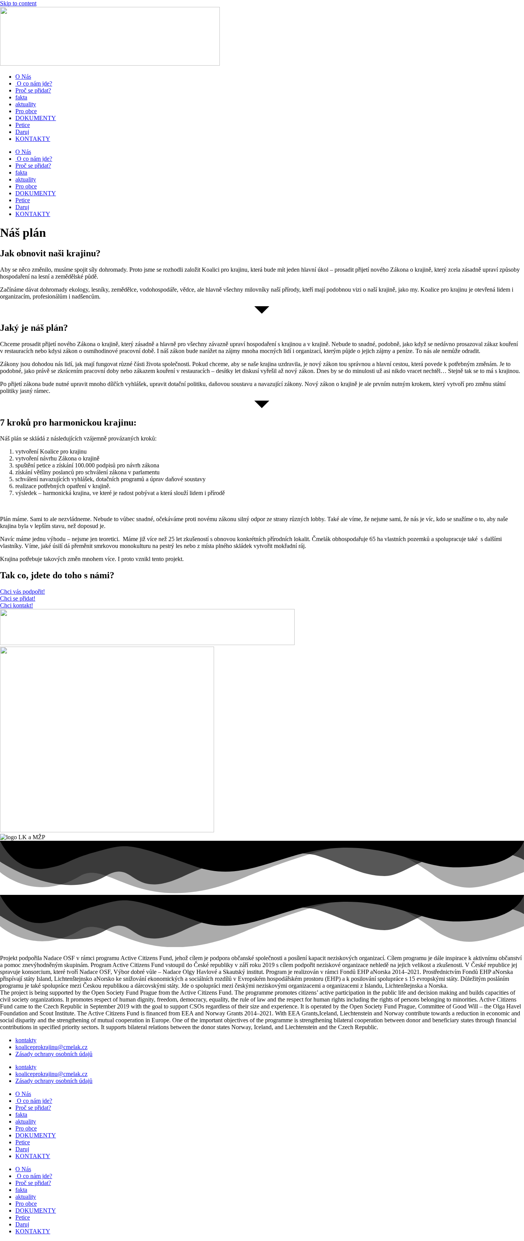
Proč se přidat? (33, 90)
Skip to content (18, 3)
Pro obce (26, 111)
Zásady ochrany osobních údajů (53, 1054)
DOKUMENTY (35, 118)
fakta (21, 97)
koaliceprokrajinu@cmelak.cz (51, 1047)
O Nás (23, 76)
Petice (22, 125)
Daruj (22, 132)
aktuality (25, 104)
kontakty (25, 1040)
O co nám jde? (33, 83)
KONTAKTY (32, 138)
